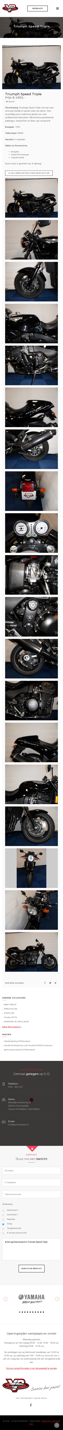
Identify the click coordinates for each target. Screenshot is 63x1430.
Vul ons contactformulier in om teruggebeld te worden (31, 1368)
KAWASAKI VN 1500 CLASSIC (16, 1021)
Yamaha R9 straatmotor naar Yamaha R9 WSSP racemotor (28, 1045)
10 (43, 1312)
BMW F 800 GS (10, 1004)
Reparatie (11, 1219)
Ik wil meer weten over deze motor (29, 173)
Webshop (37, 8)
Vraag (9, 1224)
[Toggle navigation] (57, 8)
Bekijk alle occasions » (11, 1027)
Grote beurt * (12, 1215)
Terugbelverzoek (14, 1228)
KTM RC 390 (9, 1013)
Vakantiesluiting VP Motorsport (17, 1041)
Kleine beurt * (12, 1210)
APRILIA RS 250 (10, 1009)
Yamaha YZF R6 (10, 1017)
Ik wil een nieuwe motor (17, 1233)
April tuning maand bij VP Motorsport (19, 1050)
